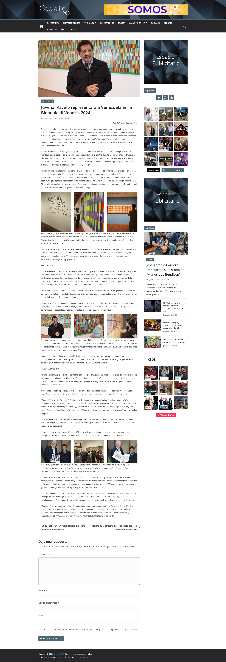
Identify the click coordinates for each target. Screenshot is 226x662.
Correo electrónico (48, 602)
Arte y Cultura (47, 101)
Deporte (168, 23)
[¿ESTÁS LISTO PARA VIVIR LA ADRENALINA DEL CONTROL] (181, 114)
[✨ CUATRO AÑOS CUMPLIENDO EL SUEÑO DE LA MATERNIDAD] (151, 129)
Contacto (76, 29)
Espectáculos (107, 23)
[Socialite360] (41, 26)
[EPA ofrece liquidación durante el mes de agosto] (152, 342)
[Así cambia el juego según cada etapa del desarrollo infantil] (152, 327)
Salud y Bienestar (138, 23)
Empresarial (53, 23)
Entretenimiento (71, 23)
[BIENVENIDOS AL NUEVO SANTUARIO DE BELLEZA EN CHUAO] (151, 114)
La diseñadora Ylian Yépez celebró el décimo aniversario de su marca (63, 527)
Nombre (43, 590)
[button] (151, 373)
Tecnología (90, 23)
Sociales (155, 23)
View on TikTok (167, 415)
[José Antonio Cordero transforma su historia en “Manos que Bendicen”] (166, 243)
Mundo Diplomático (57, 29)
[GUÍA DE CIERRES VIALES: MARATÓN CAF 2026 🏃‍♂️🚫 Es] (166, 114)
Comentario (45, 554)
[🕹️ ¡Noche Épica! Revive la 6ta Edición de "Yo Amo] (181, 144)
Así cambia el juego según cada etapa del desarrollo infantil (172, 325)
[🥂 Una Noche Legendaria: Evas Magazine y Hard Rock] (166, 144)
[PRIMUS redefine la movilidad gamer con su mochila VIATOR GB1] (152, 309)
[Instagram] (165, 97)
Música (121, 23)
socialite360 (65, 118)
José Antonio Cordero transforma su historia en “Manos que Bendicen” (165, 270)
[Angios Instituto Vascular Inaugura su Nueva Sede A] (166, 129)
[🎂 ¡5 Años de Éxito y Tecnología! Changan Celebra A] (151, 159)
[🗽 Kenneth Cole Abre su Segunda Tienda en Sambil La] (166, 159)
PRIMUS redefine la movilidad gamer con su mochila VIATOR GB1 (173, 307)
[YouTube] (171, 97)
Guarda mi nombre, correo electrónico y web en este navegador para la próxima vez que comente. (90, 629)
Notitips (150, 259)
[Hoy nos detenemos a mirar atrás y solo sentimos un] (181, 129)
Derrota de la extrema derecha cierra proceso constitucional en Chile (114, 527)
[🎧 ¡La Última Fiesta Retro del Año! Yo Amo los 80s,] (181, 159)
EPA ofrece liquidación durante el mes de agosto (174, 340)
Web (40, 615)
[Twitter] (159, 97)
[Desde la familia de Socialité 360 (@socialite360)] (151, 144)
